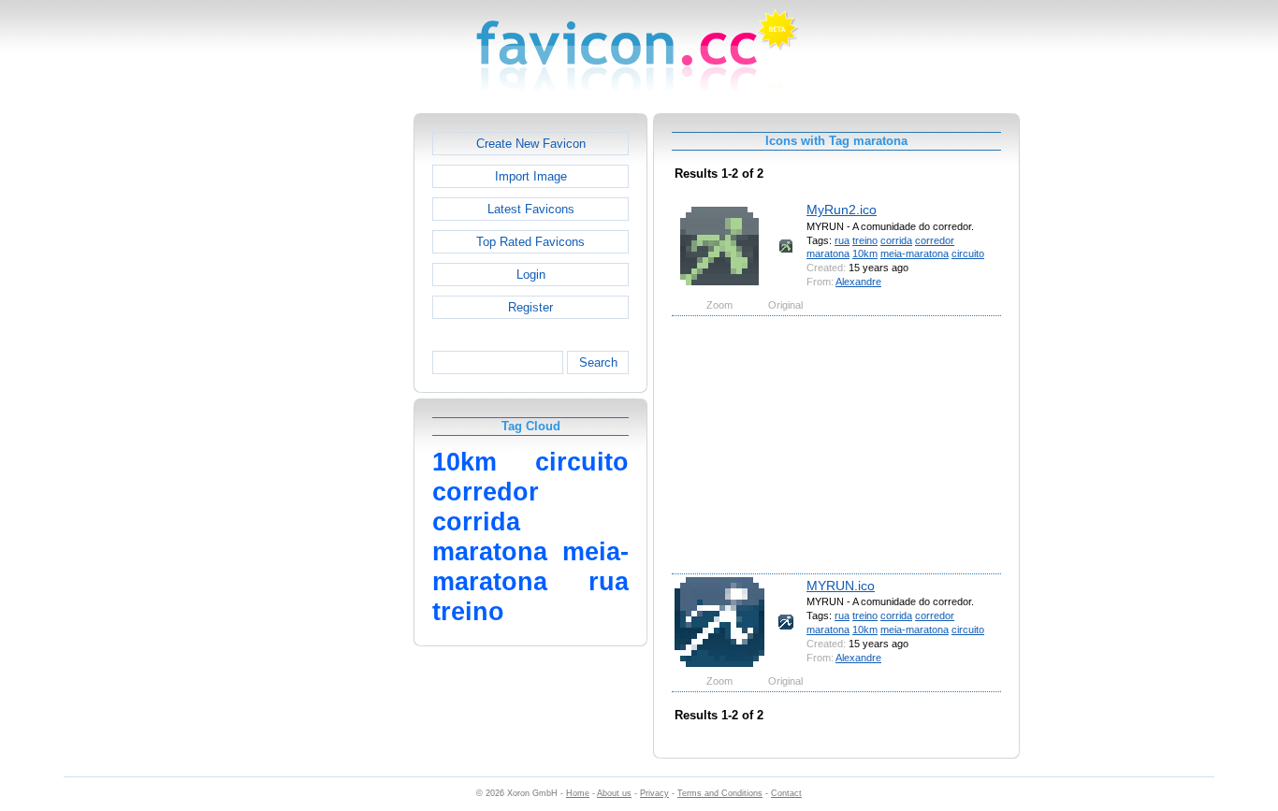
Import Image (531, 176)
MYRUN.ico (840, 585)
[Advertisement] (333, 393)
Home (577, 793)
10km (865, 253)
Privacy (654, 793)
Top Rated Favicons (530, 242)
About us (614, 793)
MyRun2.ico (841, 209)
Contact (786, 793)
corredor (934, 240)
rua (842, 240)
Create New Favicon (531, 144)
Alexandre (858, 281)
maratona (828, 253)
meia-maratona (914, 253)
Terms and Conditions (719, 793)
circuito (967, 253)
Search (598, 362)
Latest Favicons (530, 209)
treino (865, 240)
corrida (896, 240)
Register (530, 307)
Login (530, 275)
